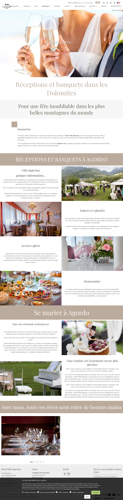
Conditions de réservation (40, 473)
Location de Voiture (38, 475)
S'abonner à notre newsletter (106, 477)
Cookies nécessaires (30, 492)
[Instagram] (99, 2)
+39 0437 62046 (88, 3)
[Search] (103, 3)
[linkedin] (37, 462)
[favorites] (111, 3)
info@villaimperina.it (75, 3)
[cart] (114, 3)
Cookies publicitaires (78, 492)
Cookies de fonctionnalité (47, 492)
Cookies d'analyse (63, 492)
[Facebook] (96, 2)
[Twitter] (40, 462)
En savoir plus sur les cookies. (71, 489)
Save (87, 497)
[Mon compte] (107, 3)
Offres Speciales (37, 477)
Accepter (96, 492)
